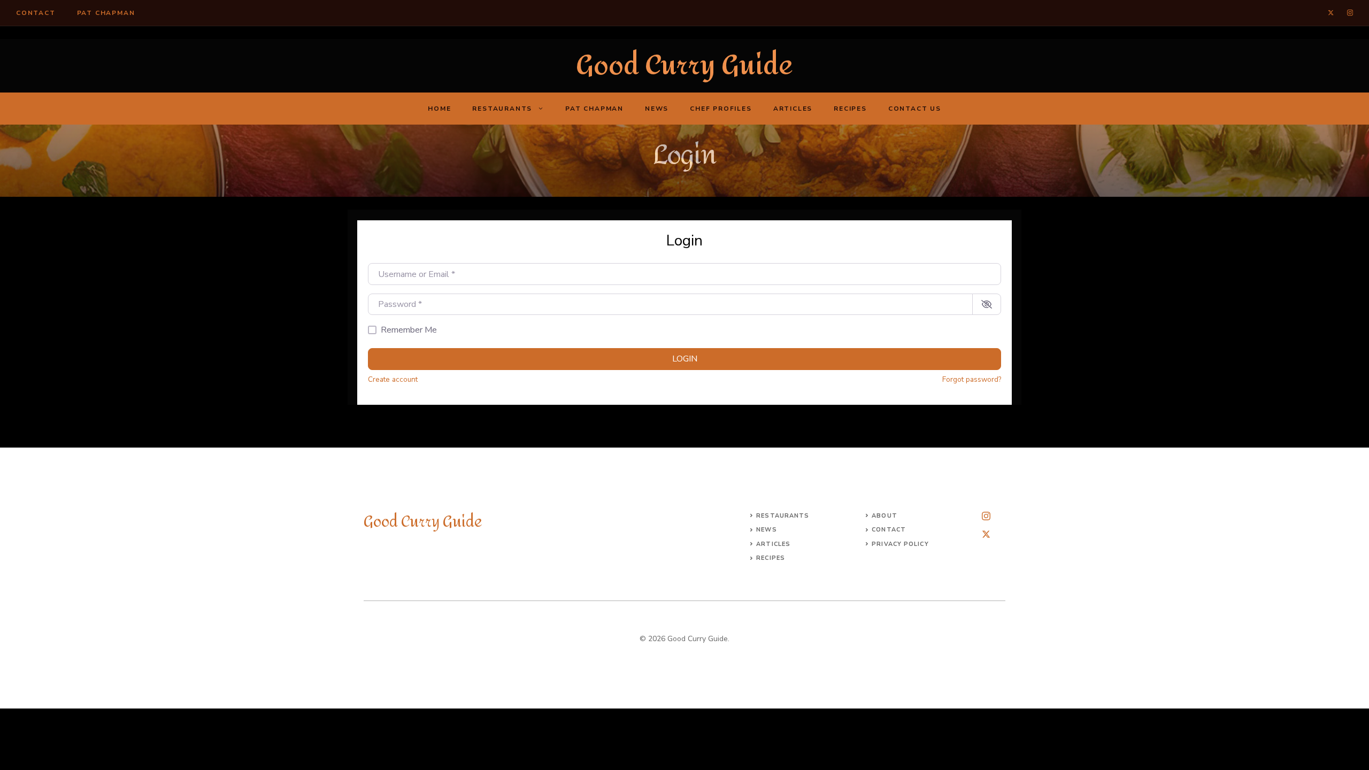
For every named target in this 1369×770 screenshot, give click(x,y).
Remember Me (409, 330)
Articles (792, 108)
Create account (393, 379)
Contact (36, 13)
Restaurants (502, 108)
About (884, 516)
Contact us (914, 108)
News (656, 108)
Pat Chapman (106, 13)
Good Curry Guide (684, 66)
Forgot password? (971, 379)
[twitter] (1331, 13)
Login (684, 359)
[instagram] (1350, 13)
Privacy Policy (900, 544)
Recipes (850, 108)
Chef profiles (720, 108)
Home (439, 108)
